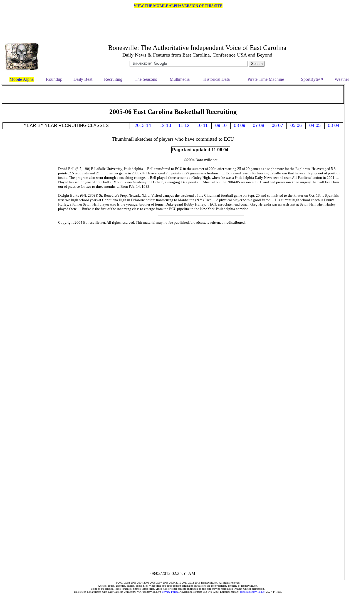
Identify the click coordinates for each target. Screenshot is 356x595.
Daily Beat (82, 79)
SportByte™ (312, 79)
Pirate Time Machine (266, 79)
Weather (342, 79)
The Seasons (146, 79)
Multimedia (180, 79)
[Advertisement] (173, 94)
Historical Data (216, 79)
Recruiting (113, 79)
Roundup (54, 79)
